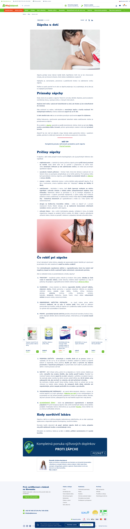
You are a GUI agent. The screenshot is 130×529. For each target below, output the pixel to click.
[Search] (22, 5)
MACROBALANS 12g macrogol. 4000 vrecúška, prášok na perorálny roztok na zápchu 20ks (64, 345)
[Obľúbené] (119, 5)
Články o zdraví (66, 500)
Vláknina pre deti (70, 393)
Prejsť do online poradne (31, 497)
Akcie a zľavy (18, 10)
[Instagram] (27, 526)
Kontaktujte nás (66, 491)
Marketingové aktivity (101, 496)
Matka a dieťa (40, 20)
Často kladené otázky (68, 493)
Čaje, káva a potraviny (115, 10)
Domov (24, 14)
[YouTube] (30, 526)
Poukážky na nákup (101, 493)
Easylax (78, 407)
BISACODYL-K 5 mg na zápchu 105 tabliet (81, 342)
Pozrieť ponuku (65, 146)
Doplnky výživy (52, 10)
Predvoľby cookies (72, 524)
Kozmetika (62, 10)
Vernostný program (68, 496)
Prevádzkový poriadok (84, 498)
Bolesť (26, 10)
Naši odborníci (66, 504)
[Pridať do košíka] (37, 351)
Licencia (65, 502)
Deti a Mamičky (41, 10)
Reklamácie (66, 498)
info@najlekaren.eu (31, 513)
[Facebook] (86, 20)
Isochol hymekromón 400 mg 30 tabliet (96, 342)
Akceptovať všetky (86, 524)
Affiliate (98, 491)
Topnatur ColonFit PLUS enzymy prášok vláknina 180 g (32, 343)
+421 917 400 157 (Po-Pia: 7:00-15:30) (36, 510)
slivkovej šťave (83, 282)
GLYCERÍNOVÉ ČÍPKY (47, 403)
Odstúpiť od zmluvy (103, 526)
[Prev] (24, 340)
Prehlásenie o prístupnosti (84, 500)
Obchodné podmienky (84, 489)
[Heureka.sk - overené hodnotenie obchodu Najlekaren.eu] (95, 513)
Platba (79, 491)
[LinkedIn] (92, 20)
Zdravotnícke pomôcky (100, 10)
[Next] (106, 340)
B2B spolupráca (100, 489)
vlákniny (90, 176)
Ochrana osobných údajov (84, 496)
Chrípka (33, 10)
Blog (29, 14)
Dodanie (80, 493)
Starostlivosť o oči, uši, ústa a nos (76, 10)
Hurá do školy (9, 10)
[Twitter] (89, 20)
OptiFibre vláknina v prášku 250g (47, 342)
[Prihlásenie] (116, 5)
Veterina (89, 10)
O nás (64, 489)
